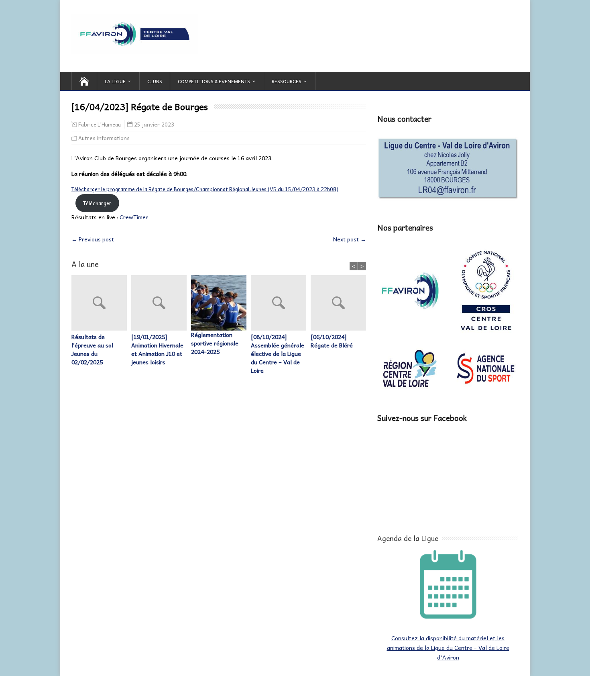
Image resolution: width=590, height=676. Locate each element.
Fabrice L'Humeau (99, 124)
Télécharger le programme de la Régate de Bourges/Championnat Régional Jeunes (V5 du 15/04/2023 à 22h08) (204, 189)
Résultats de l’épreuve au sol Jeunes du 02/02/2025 (92, 349)
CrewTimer (134, 216)
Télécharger (97, 203)
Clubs (154, 81)
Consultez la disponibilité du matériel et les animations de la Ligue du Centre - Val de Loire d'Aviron (448, 647)
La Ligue (115, 81)
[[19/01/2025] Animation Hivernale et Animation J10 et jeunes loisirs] (161, 304)
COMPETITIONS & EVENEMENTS (214, 81)
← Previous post (92, 239)
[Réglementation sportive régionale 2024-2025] (221, 303)
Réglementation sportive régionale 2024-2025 (214, 343)
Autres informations (104, 138)
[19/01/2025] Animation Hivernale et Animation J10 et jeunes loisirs (157, 349)
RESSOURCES (286, 81)
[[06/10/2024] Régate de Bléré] (340, 304)
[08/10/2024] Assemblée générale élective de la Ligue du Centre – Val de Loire (277, 354)
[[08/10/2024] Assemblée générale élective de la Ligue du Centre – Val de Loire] (281, 304)
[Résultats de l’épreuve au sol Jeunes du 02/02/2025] (101, 304)
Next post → (349, 239)
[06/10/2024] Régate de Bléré (332, 341)
